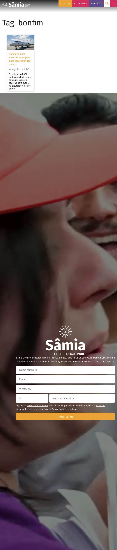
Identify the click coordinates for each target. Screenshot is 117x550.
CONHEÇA (65, 3)
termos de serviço (40, 409)
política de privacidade (37, 405)
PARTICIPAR (65, 416)
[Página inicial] (16, 3)
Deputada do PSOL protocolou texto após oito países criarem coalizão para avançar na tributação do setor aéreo (20, 81)
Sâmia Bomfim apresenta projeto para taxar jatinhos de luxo (19, 59)
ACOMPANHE (80, 3)
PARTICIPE (96, 3)
